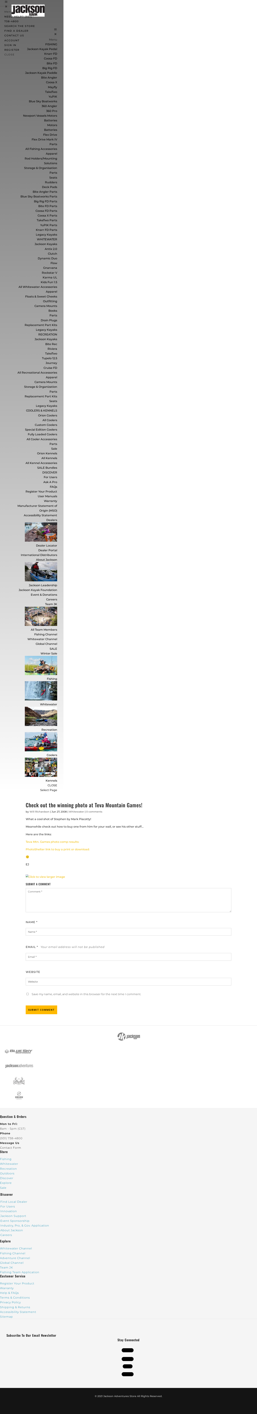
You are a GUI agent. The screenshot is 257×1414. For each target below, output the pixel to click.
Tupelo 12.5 (49, 358)
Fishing (52, 679)
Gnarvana (50, 268)
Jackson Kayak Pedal (42, 49)
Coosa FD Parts (46, 210)
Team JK (51, 604)
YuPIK (53, 96)
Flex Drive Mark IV (44, 139)
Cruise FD (50, 368)
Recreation (49, 729)
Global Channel (46, 644)
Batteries (50, 130)
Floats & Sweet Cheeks (41, 296)
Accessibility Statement (40, 515)
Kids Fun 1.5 (49, 282)
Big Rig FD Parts (45, 201)
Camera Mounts (45, 306)
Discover (6, 1178)
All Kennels (49, 458)
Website (33, 972)
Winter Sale (49, 653)
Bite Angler (49, 77)
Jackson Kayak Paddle (41, 73)
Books (52, 310)
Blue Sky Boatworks (43, 101)
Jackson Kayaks (46, 244)
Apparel (51, 153)
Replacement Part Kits (41, 325)
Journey (51, 363)
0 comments (94, 811)
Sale (54, 448)
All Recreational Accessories (37, 372)
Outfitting (50, 301)
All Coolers (49, 420)
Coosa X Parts (47, 215)
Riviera (52, 348)
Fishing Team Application (19, 1272)
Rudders (51, 182)
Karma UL (50, 277)
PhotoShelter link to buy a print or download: (58, 849)
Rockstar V (49, 272)
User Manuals (47, 496)
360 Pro (51, 111)
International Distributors (39, 555)
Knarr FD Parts (46, 230)
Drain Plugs (49, 320)
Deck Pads (49, 187)
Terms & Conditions (15, 1297)
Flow (54, 263)
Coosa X (51, 82)
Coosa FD (50, 58)
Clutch (52, 253)
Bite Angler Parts (45, 191)
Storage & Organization (40, 386)
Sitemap (6, 1316)
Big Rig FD (49, 68)
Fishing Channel (45, 634)
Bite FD (52, 63)
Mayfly (52, 87)
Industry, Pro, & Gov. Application (24, 1225)
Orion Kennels (47, 453)
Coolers (52, 755)
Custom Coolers (46, 425)
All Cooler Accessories (42, 439)
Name (31, 922)
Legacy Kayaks (46, 234)
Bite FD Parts (47, 206)
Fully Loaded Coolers (42, 434)
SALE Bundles (47, 467)
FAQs (53, 486)
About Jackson (46, 559)
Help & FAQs (9, 1293)
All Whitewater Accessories (38, 287)
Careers (51, 599)
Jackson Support (13, 1216)
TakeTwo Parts (47, 220)
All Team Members (44, 629)
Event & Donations (44, 594)
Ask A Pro (50, 482)
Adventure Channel (15, 1258)
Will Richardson (39, 811)
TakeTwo (51, 92)
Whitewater (48, 704)
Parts (53, 144)
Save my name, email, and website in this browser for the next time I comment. (86, 994)
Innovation (8, 1211)
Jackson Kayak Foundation (38, 590)
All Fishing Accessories (41, 149)
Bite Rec (51, 344)
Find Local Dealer (13, 1201)
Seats (53, 177)
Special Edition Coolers (41, 429)
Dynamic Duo (47, 258)
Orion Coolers (47, 415)
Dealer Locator (46, 545)
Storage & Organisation (40, 168)
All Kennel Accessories (41, 463)
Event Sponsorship (15, 1220)
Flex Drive (50, 134)
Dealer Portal (47, 550)
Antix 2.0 (51, 249)
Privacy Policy (10, 1302)
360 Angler (49, 106)
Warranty (50, 501)
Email (32, 947)
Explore (6, 1183)
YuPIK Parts (48, 225)
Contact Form (10, 1147)
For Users (50, 477)
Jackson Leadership (43, 585)
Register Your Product (41, 491)
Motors (52, 125)
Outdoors (7, 1173)
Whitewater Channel (42, 639)
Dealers (51, 520)
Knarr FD (50, 53)
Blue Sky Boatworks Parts (38, 196)
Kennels (51, 780)
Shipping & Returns (15, 1307)
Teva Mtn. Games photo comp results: (52, 842)
